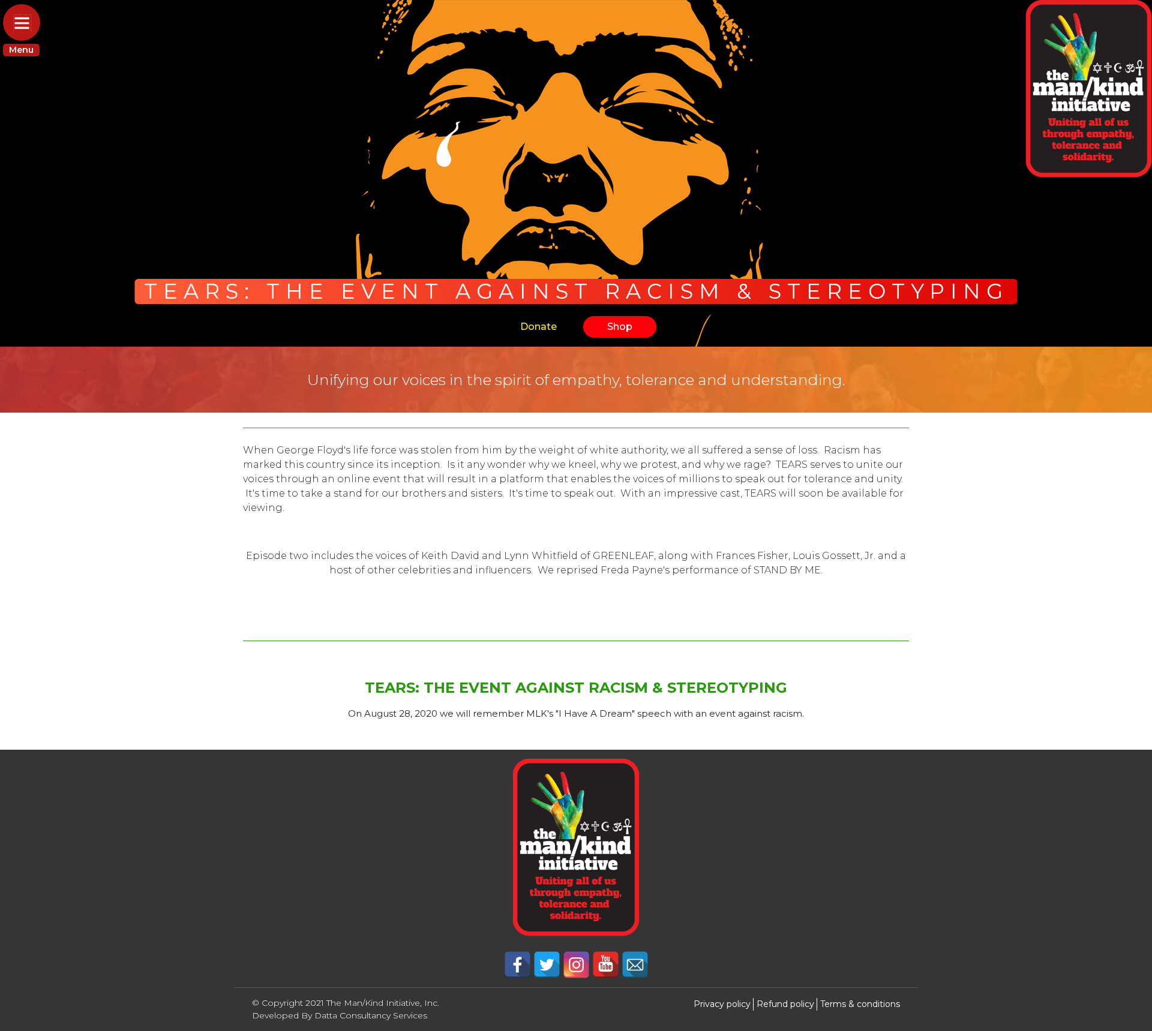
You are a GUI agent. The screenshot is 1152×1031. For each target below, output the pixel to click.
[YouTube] (607, 964)
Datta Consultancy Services (370, 1015)
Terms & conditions (860, 1004)
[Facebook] (518, 964)
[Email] (635, 964)
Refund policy (785, 1004)
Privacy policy (722, 1004)
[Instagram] (577, 964)
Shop (619, 326)
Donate (538, 326)
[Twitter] (548, 964)
